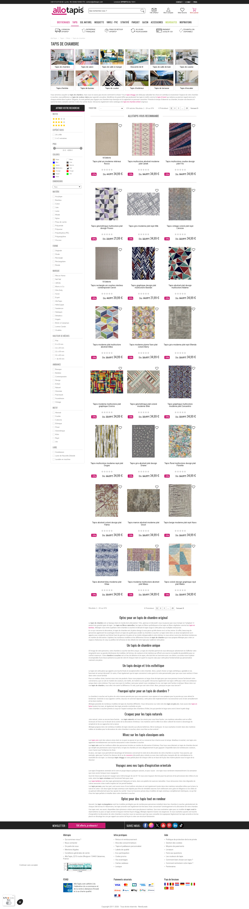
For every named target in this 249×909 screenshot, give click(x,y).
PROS (195, 2)
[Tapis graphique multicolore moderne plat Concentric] (180, 381)
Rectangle (59, 258)
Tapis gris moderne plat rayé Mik (143, 226)
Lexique (118, 866)
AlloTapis (54, 38)
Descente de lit (137, 67)
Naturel (58, 387)
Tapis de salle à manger (112, 67)
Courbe (58, 416)
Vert (70, 173)
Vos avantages (121, 860)
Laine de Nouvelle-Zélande (65, 456)
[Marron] (68, 165)
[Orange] (54, 171)
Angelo (57, 319)
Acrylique (58, 196)
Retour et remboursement (126, 839)
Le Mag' (188, 2)
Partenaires (171, 866)
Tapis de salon (87, 67)
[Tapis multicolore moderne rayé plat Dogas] (107, 441)
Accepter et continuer (57, 905)
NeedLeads (142, 907)
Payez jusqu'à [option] (124, 2)
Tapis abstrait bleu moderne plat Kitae (106, 583)
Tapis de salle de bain (162, 67)
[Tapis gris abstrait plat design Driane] (143, 441)
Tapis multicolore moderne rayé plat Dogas (107, 464)
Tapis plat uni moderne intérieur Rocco (107, 162)
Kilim (57, 434)
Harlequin (58, 312)
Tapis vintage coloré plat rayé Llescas (180, 227)
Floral (57, 427)
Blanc (71, 159)
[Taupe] (54, 174)
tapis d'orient (162, 97)
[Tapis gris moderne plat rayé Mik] (143, 204)
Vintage (58, 402)
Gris (70, 162)
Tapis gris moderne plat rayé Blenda (180, 345)
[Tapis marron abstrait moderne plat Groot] (143, 500)
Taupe (58, 173)
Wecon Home (60, 276)
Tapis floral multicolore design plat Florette (180, 464)
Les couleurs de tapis (174, 856)
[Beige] (54, 160)
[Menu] (13, 896)
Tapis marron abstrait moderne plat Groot (143, 523)
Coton (57, 204)
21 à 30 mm (59, 352)
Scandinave (59, 398)
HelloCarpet (59, 305)
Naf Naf (58, 279)
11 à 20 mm (59, 348)
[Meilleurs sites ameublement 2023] (86, 867)
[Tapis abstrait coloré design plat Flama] (107, 500)
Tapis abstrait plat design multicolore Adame (180, 286)
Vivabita (58, 330)
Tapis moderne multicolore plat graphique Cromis (107, 405)
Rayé (57, 438)
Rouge (71, 171)
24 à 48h (58, 135)
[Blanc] (68, 160)
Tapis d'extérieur (137, 88)
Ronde (57, 265)
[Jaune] (54, 165)
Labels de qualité (122, 850)
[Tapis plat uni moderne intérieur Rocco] (107, 139)
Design (57, 380)
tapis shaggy (131, 95)
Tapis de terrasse (161, 88)
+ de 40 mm (59, 359)
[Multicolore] (54, 168)
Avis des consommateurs (125, 843)
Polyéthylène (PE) (62, 233)
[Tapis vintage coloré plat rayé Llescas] (180, 204)
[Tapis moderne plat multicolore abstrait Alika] (107, 322)
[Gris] (68, 163)
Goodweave (59, 452)
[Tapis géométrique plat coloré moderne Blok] (143, 381)
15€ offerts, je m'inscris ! (87, 825)
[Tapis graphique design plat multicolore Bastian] (143, 263)
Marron (71, 165)
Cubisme (58, 420)
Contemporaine (61, 377)
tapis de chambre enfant (132, 102)
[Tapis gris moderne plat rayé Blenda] (180, 322)
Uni (56, 442)
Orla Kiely (59, 290)
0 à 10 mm (59, 344)
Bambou (58, 200)
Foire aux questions (174, 853)
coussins (129, 755)
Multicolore (59, 168)
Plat (56, 341)
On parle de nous (72, 846)
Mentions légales (72, 850)
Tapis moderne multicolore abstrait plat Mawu (143, 583)
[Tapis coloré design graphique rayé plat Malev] (180, 559)
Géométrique (60, 431)
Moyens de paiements (175, 846)
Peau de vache (61, 222)
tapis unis (95, 740)
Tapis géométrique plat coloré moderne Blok (143, 405)
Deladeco (58, 316)
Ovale (57, 254)
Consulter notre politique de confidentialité (35, 890)
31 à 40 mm (59, 355)
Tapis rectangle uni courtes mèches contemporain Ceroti (107, 286)
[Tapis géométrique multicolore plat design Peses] (107, 204)
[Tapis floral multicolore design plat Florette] (180, 441)
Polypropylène (60, 237)
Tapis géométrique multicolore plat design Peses (107, 227)
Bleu (57, 162)
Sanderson (59, 308)
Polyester (58, 229)
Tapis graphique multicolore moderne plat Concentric (180, 405)
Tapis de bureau (87, 88)
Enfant (57, 384)
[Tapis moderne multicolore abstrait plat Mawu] (143, 559)
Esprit (57, 297)
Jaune (58, 165)
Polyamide (59, 226)
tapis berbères (97, 781)
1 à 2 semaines (61, 138)
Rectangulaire (60, 261)
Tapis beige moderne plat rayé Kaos (180, 522)
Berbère (58, 373)
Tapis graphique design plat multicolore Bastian (143, 286)
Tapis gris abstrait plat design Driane (143, 464)
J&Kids (58, 283)
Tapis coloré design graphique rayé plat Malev (180, 583)
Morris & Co (59, 287)
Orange (58, 171)
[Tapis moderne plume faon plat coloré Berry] (143, 322)
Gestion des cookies (174, 843)
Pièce (68, 38)
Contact (179, 2)
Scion (57, 294)
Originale (58, 251)
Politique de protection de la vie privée (181, 839)
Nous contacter (71, 843)
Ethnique (58, 423)
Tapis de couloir (112, 88)
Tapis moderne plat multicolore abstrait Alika (107, 346)
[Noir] (68, 168)
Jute (56, 207)
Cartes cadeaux (121, 863)
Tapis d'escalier (186, 88)
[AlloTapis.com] (68, 11)
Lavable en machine (62, 459)
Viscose (58, 240)
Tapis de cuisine (186, 67)
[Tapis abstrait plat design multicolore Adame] (180, 263)
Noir (70, 168)
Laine (57, 211)
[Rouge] (68, 171)
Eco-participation (122, 853)
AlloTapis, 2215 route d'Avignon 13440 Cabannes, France (84, 857)
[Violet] (54, 177)
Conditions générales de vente (77, 853)
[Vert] (68, 174)
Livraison (169, 850)
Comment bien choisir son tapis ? (179, 860)
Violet (57, 176)
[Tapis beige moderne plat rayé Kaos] (180, 500)
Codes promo (120, 856)
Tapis (62, 38)
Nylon (57, 218)
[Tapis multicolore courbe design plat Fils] (180, 139)
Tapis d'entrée (62, 88)
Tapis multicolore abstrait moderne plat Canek (143, 162)
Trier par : (93, 108)
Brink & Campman (62, 323)
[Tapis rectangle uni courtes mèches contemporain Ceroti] (107, 263)
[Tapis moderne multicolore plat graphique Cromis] (107, 381)
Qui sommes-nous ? (73, 839)
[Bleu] (54, 163)
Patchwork (59, 395)
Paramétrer (30, 905)
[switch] (8, 903)
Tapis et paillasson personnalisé (128, 846)
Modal (57, 215)
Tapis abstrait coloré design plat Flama (106, 523)
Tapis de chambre (62, 67)
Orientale (58, 391)
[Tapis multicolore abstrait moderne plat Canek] (143, 139)
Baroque (58, 369)
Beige (57, 159)
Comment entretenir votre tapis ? (179, 863)
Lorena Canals (60, 327)
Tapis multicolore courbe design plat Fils (180, 162)
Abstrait (58, 413)
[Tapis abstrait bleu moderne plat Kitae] (107, 559)
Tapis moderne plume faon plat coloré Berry (143, 346)
